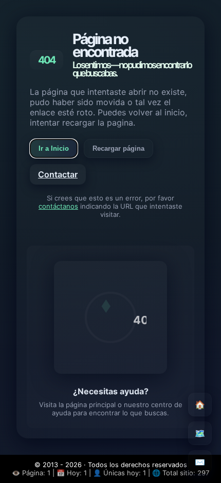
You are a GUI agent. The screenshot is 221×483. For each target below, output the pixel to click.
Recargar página (118, 148)
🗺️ (200, 433)
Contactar (58, 174)
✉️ (200, 462)
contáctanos (58, 206)
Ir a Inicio (54, 148)
